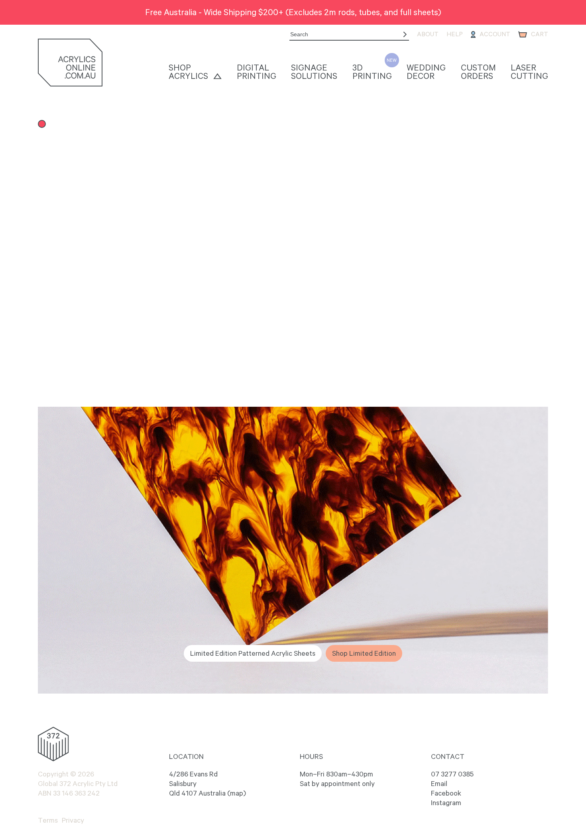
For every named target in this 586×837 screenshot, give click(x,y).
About (428, 34)
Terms (48, 820)
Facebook (446, 793)
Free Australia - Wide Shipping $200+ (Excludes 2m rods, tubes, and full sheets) (293, 12)
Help (454, 34)
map (236, 793)
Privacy (73, 820)
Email (439, 784)
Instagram (446, 803)
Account (495, 34)
